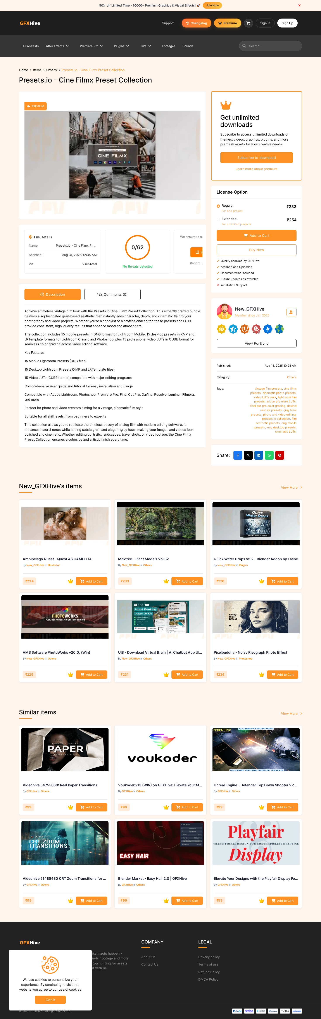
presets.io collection (276, 418)
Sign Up (287, 23)
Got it (50, 999)
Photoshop (245, 658)
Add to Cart (259, 235)
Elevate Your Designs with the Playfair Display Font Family (256, 878)
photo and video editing (279, 414)
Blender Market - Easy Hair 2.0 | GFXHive (152, 878)
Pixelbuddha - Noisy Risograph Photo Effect (250, 652)
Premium (230, 23)
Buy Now (256, 250)
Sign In (265, 23)
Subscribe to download (256, 157)
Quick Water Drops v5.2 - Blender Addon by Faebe (256, 559)
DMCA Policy (208, 979)
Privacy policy (209, 957)
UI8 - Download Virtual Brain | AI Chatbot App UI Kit (160, 652)
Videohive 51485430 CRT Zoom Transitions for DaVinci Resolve (65, 878)
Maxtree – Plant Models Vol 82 (143, 559)
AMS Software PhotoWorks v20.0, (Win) (56, 652)
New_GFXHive (35, 565)
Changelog (198, 23)
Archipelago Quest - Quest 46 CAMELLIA (57, 559)
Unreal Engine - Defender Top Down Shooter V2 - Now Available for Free (256, 785)
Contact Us (149, 964)
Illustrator (54, 565)
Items (37, 70)
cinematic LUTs (285, 431)
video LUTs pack (265, 397)
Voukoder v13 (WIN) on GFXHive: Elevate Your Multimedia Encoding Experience (160, 785)
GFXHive (31, 791)
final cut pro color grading (267, 405)
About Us (148, 957)
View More (290, 487)
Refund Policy (209, 972)
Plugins (243, 565)
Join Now (212, 5)
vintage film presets (268, 388)
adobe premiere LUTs (281, 401)
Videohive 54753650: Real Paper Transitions (60, 785)
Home (23, 70)
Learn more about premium (257, 169)
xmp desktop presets (281, 427)
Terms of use (208, 964)
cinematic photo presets (279, 393)
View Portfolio (257, 343)
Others (51, 70)
